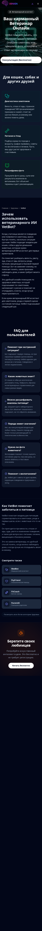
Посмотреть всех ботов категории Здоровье (21, 614)
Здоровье (14, 208)
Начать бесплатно (21, 665)
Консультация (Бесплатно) (16, 60)
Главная (5, 208)
